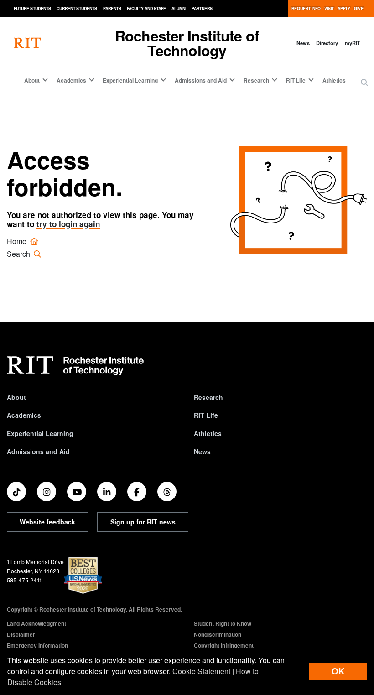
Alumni (178, 8)
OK (338, 671)
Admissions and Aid (38, 451)
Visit (329, 8)
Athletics (334, 80)
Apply (344, 8)
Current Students (77, 8)
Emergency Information (37, 645)
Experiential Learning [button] (130, 80)
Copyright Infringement (224, 645)
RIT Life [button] (296, 80)
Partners (202, 8)
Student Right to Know (222, 623)
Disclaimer (21, 634)
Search (19, 254)
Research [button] (256, 80)
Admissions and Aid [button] (201, 80)
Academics (24, 415)
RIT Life (206, 415)
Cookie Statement (201, 671)
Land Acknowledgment (36, 623)
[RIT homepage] (27, 43)
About (16, 397)
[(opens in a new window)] (16, 491)
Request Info (306, 8)
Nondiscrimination (217, 634)
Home (17, 241)
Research (208, 397)
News (303, 43)
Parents (112, 8)
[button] (364, 82)
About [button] (32, 80)
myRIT (352, 43)
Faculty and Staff (146, 8)
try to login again (68, 223)
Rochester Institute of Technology (187, 43)
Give (359, 8)
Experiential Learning (40, 433)
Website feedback (47, 521)
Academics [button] (71, 80)
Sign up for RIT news (143, 521)
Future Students (32, 8)
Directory (327, 43)
